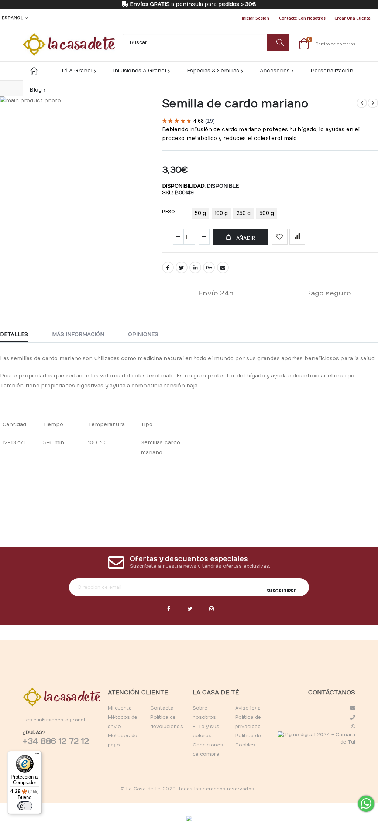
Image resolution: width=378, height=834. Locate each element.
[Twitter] (190, 609)
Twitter (182, 267)
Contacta (162, 708)
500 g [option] (267, 213)
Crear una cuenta (352, 18)
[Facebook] (168, 609)
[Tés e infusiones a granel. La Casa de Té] (69, 44)
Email (223, 267)
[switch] (24, 805)
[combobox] (206, 42)
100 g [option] (221, 213)
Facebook (168, 267)
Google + (209, 267)
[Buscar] (278, 42)
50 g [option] (200, 213)
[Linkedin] (211, 609)
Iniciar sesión (255, 18)
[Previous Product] (362, 103)
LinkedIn (195, 267)
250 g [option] (244, 213)
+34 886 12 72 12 (56, 741)
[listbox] (235, 214)
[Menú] (37, 755)
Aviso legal (248, 708)
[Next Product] (373, 103)
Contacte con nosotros (302, 18)
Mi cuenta (120, 708)
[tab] (19, 335)
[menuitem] (37, 90)
